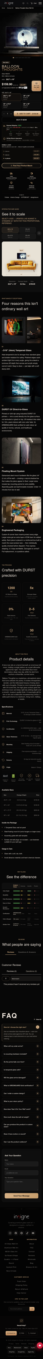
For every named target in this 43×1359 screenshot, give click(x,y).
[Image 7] (22, 57)
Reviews (10, 952)
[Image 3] (16, 57)
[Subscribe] (32, 1309)
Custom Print (11, 1267)
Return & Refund (21, 1289)
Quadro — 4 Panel (11, 1259)
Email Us (12, 1333)
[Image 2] (14, 57)
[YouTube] (33, 1233)
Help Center (21, 1293)
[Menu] (40, 3)
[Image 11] (28, 57)
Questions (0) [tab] (31, 971)
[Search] (27, 3)
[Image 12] (29, 57)
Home (3, 8)
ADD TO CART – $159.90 (28, 113)
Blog (31, 1263)
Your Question (9, 1177)
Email (6, 1169)
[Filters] (6, 978)
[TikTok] (27, 1233)
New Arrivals (11, 1271)
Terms (17, 1344)
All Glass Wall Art (11, 1244)
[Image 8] (23, 57)
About (31, 1244)
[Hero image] (13, 57)
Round (11, 1263)
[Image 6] (20, 57)
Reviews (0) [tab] (12, 971)
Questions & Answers (27, 952)
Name (6, 1160)
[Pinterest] (21, 1233)
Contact (32, 1251)
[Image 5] (19, 57)
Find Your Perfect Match (22, 165)
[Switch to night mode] (39, 233)
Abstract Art (10, 8)
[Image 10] (26, 57)
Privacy (11, 1344)
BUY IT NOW (21, 119)
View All (38, 1019)
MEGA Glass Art (11, 1251)
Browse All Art (31, 1267)
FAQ (31, 1248)
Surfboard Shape (11, 1255)
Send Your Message (21, 1195)
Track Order (21, 1281)
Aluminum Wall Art (11, 1248)
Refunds (23, 1344)
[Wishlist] (23, 3)
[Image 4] (17, 57)
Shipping (31, 1344)
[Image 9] (25, 57)
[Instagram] (10, 1233)
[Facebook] (16, 1233)
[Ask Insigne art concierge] (40, 1345)
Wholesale (32, 1259)
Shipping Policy (21, 1285)
